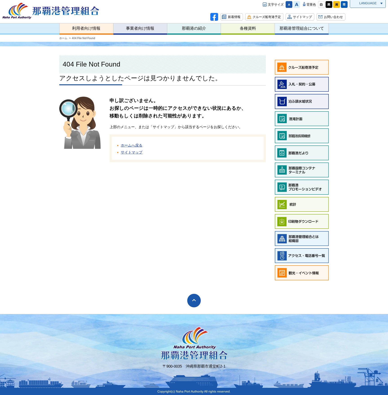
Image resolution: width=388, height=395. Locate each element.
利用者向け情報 (86, 28)
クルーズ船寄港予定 (267, 17)
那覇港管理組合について (302, 28)
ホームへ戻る (131, 145)
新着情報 (234, 17)
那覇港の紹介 (194, 28)
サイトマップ (302, 17)
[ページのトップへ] (194, 300)
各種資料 (248, 28)
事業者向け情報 (140, 28)
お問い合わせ (333, 17)
